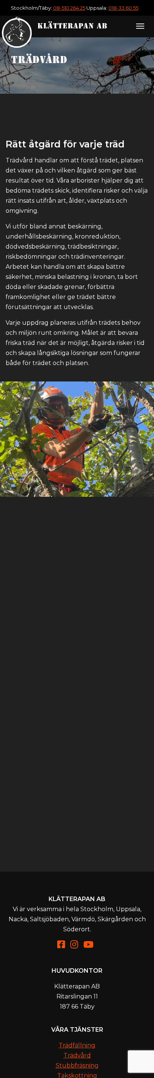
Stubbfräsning (77, 1065)
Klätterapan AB (72, 26)
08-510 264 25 (69, 8)
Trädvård (77, 1055)
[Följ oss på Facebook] (63, 945)
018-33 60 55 (123, 8)
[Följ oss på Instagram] (76, 945)
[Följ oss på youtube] (90, 945)
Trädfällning (77, 1045)
